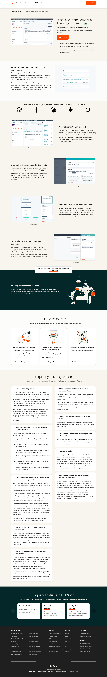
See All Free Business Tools (55, 633)
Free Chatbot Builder (33, 644)
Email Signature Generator (55, 644)
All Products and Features (17, 633)
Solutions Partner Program (86, 646)
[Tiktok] (67, 661)
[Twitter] (53, 661)
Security (50, 671)
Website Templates (53, 651)
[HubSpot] (12, 3)
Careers (66, 636)
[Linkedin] (58, 661)
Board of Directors (69, 641)
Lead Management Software (17, 654)
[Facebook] (40, 661)
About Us (67, 633)
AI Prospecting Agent (33, 633)
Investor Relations (69, 644)
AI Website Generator (16, 649)
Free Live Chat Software (27, 606)
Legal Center (32, 671)
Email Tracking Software (16, 644)
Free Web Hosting (33, 654)
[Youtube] (49, 661)
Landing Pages (32, 638)
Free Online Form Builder (34, 641)
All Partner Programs (85, 643)
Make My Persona (53, 641)
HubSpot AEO (14, 636)
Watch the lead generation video (24, 362)
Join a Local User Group (85, 636)
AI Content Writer (15, 646)
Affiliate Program (84, 654)
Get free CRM (91, 3)
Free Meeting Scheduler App (17, 638)
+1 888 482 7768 (53, 270)
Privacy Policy (42, 671)
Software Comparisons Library (56, 649)
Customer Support (84, 633)
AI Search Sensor (53, 638)
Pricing (37, 3)
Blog (66, 646)
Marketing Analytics (33, 649)
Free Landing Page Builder (35, 651)
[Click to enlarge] (75, 79)
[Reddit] (63, 661)
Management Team (69, 638)
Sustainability (68, 649)
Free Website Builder (33, 636)
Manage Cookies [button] (74, 671)
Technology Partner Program (86, 648)
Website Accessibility (61, 671)
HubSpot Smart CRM (16, 11)
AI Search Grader (53, 636)
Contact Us (67, 651)
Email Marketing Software (17, 651)
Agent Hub (13, 641)
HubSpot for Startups (85, 651)
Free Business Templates (54, 646)
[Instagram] (44, 661)
